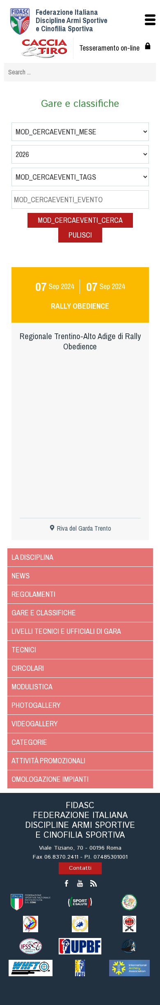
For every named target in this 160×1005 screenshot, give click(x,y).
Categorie (29, 742)
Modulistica (32, 687)
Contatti (80, 868)
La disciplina (32, 557)
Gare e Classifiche (43, 613)
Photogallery (36, 705)
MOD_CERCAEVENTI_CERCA (80, 220)
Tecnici (23, 650)
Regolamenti (33, 594)
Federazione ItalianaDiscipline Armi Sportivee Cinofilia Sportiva (71, 20)
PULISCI (80, 235)
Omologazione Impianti (50, 779)
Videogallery (34, 724)
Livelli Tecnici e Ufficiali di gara (66, 631)
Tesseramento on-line (109, 48)
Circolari (27, 668)
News (20, 576)
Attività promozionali (48, 760)
